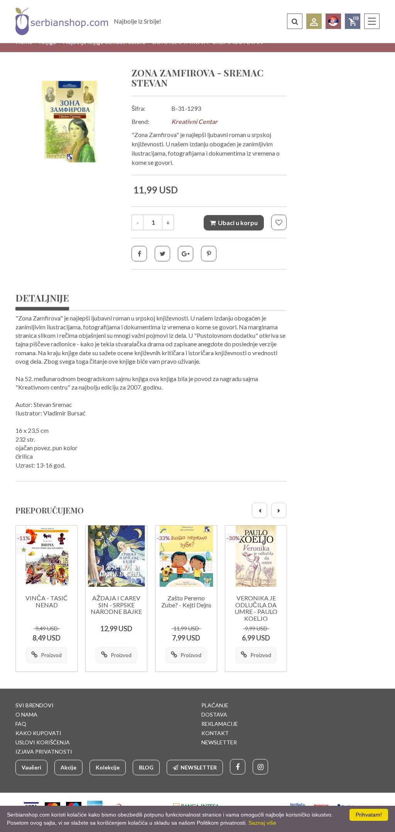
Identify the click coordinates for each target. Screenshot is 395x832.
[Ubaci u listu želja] (279, 222)
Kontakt (215, 733)
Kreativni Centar (194, 121)
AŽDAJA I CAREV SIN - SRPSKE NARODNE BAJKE (116, 605)
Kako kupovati (38, 733)
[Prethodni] (259, 510)
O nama (26, 714)
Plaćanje (214, 705)
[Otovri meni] (372, 21)
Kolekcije (108, 767)
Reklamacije (219, 723)
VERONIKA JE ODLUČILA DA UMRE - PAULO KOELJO (256, 608)
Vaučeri (31, 767)
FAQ (20, 723)
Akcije (68, 767)
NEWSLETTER (219, 742)
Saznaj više (262, 823)
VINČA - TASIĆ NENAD (46, 601)
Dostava (214, 714)
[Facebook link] (237, 766)
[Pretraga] (294, 21)
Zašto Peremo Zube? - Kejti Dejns (186, 601)
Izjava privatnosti (43, 751)
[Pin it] (208, 253)
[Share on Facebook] (139, 253)
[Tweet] (162, 253)
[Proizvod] (46, 556)
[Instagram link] (260, 766)
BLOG (146, 767)
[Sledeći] (279, 510)
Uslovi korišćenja (42, 742)
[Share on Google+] (185, 253)
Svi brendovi (34, 705)
